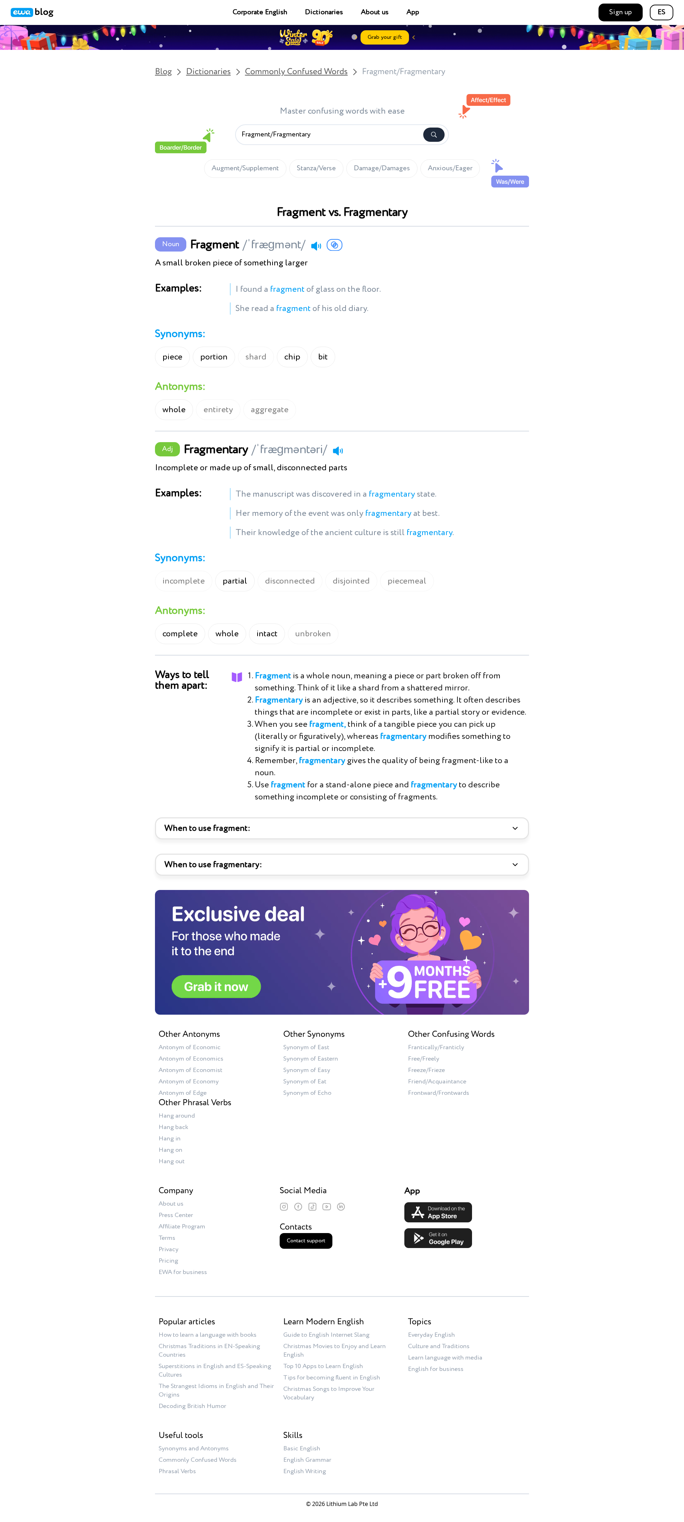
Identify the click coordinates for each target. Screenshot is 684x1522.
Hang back (173, 1127)
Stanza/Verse (316, 168)
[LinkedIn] (341, 1206)
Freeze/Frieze (426, 1070)
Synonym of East (306, 1047)
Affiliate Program (182, 1226)
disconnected (290, 581)
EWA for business (183, 1272)
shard (255, 357)
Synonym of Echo (307, 1093)
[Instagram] (284, 1206)
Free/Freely (423, 1059)
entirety (218, 409)
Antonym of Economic (190, 1047)
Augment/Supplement (245, 168)
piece (172, 357)
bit (323, 357)
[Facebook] (298, 1206)
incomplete (183, 581)
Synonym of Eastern (310, 1059)
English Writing (304, 1471)
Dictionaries (324, 12)
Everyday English (431, 1335)
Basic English (301, 1448)
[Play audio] (316, 246)
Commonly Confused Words (296, 72)
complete (180, 634)
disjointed (351, 581)
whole (174, 409)
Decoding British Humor (192, 1406)
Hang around (177, 1116)
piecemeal (407, 581)
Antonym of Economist (190, 1070)
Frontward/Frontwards (438, 1093)
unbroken (313, 634)
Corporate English (260, 12)
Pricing (168, 1261)
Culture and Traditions (439, 1346)
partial (235, 581)
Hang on (170, 1150)
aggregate (270, 409)
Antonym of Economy (189, 1081)
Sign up (620, 12)
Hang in (170, 1138)
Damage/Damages (382, 168)
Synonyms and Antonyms (194, 1448)
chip (292, 357)
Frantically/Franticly (436, 1047)
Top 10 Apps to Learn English (323, 1366)
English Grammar (307, 1460)
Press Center (176, 1215)
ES (661, 12)
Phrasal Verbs (177, 1471)
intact (267, 634)
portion (214, 357)
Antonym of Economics (191, 1059)
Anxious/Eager (450, 168)
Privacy (168, 1249)
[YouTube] (326, 1206)
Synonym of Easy (306, 1070)
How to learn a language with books (207, 1335)
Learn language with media (445, 1358)
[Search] (434, 135)
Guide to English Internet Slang (326, 1335)
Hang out (172, 1161)
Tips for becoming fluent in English (331, 1378)
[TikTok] (312, 1206)
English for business (435, 1369)
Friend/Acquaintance (437, 1081)
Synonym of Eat (304, 1081)
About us (375, 12)
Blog (163, 72)
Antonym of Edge (183, 1093)
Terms (167, 1238)
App (412, 12)
